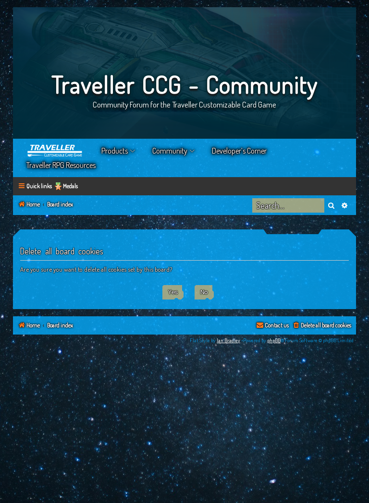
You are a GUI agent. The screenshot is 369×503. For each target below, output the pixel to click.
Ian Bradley (228, 340)
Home (55, 151)
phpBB (274, 340)
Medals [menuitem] (70, 186)
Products (114, 151)
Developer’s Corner (239, 151)
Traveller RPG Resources (61, 165)
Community (169, 151)
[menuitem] (321, 325)
